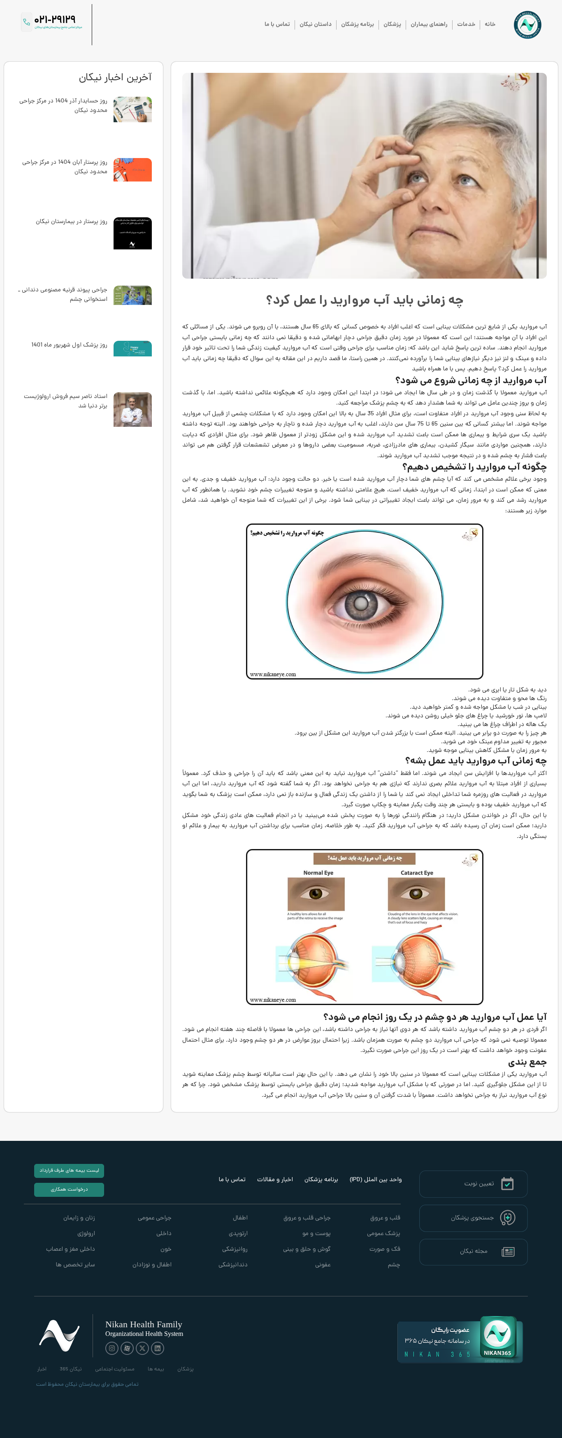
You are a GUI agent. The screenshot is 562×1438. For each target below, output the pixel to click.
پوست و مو (316, 1234)
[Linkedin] (157, 1348)
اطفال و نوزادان (151, 1265)
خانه (490, 24)
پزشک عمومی (383, 1234)
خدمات (466, 24)
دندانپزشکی (233, 1265)
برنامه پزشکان (357, 24)
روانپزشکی (235, 1249)
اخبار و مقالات (275, 1180)
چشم (394, 1265)
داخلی (163, 1234)
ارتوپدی (238, 1234)
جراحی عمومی (154, 1218)
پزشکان (392, 24)
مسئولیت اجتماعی (115, 1369)
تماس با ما (277, 24)
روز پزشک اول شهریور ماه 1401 (69, 345)
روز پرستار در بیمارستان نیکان (71, 222)
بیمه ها (156, 1369)
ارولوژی (86, 1234)
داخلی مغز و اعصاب (70, 1249)
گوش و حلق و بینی (306, 1249)
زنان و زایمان (79, 1218)
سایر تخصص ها (75, 1265)
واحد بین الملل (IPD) (376, 1180)
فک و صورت (384, 1249)
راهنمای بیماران (429, 24)
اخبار (41, 1369)
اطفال (240, 1218)
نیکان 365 (71, 1369)
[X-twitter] (142, 1348)
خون (165, 1249)
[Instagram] (111, 1348)
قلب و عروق (385, 1218)
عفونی (322, 1265)
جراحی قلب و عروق (306, 1218)
